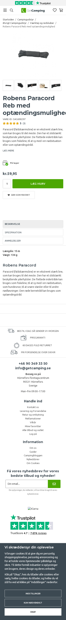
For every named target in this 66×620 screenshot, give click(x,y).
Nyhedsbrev (33, 459)
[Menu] (5, 10)
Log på (33, 434)
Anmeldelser (13, 240)
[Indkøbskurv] (61, 10)
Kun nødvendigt (33, 602)
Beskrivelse (12, 224)
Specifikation (13, 232)
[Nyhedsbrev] (54, 484)
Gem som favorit (20, 195)
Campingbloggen (33, 455)
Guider (33, 451)
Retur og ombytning (33, 414)
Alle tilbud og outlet (33, 430)
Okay (33, 612)
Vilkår (33, 422)
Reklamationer (33, 418)
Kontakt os (33, 407)
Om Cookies (33, 463)
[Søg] (11, 10)
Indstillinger (33, 593)
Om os (33, 448)
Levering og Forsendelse (33, 411)
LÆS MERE (8, 150)
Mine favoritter (33, 426)
